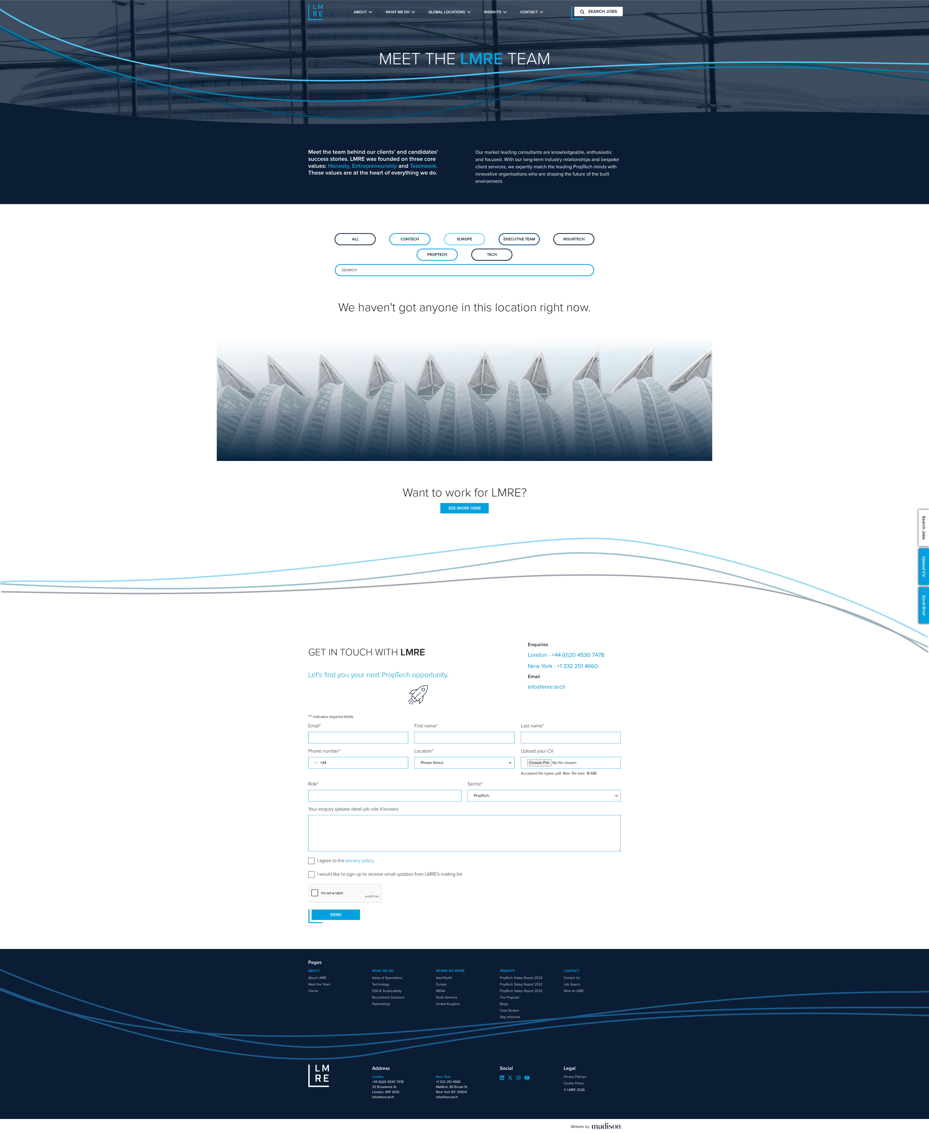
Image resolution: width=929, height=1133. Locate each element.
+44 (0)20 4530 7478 (578, 655)
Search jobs (602, 11)
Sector (475, 783)
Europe (464, 239)
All (355, 239)
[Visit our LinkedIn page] (502, 1077)
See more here (464, 508)
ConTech (410, 239)
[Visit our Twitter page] (510, 1077)
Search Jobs (924, 528)
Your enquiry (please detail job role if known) (353, 809)
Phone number (324, 751)
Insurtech (574, 239)
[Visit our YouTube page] (527, 1077)
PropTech (437, 254)
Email (314, 725)
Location (424, 751)
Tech (492, 254)
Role (313, 783)
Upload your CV (537, 751)
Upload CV (924, 566)
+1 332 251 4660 (577, 666)
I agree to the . (346, 860)
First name (426, 725)
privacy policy (360, 860)
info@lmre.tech (546, 686)
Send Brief (924, 605)
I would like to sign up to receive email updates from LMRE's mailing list (389, 874)
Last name (532, 725)
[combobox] (313, 762)
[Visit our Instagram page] (518, 1077)
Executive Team (519, 239)
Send (336, 914)
